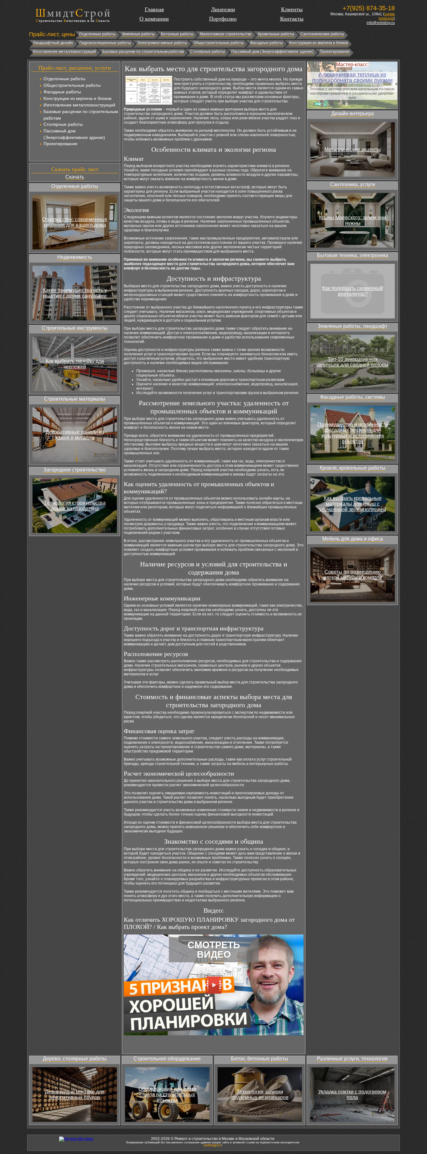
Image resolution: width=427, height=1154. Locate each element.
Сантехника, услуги (352, 184)
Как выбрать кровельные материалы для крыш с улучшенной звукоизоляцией (352, 504)
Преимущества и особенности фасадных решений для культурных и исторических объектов (353, 433)
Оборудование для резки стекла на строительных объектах (167, 1094)
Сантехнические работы (322, 34)
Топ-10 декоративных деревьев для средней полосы (352, 362)
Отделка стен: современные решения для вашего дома (74, 222)
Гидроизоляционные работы (105, 43)
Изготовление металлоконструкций (64, 51)
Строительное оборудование (167, 1058)
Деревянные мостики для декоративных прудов (74, 1094)
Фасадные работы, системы (352, 397)
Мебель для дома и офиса (352, 538)
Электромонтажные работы (162, 43)
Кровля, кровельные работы (352, 468)
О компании (154, 19)
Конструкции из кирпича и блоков (318, 43)
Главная (154, 9)
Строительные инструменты (75, 328)
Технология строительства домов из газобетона (75, 505)
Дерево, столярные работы (75, 1058)
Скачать (74, 177)
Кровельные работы (276, 34)
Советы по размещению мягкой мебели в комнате (352, 574)
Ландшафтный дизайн (53, 43)
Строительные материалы (74, 399)
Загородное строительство (74, 469)
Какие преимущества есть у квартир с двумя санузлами (75, 293)
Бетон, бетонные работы (259, 1058)
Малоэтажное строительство (226, 34)
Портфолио (223, 19)
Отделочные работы (97, 34)
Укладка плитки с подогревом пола (352, 1094)
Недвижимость (74, 257)
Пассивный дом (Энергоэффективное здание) (272, 51)
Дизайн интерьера (352, 113)
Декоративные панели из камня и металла (75, 434)
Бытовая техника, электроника (352, 255)
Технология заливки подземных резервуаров (260, 1094)
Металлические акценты (352, 149)
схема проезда (387, 16)
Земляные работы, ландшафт (352, 326)
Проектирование (335, 51)
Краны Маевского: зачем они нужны (352, 220)
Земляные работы (138, 34)
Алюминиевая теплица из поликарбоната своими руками (352, 77)
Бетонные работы (177, 34)
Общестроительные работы (218, 43)
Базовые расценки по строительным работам (143, 51)
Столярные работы (207, 51)
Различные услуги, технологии (352, 1058)
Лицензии (223, 9)
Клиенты (292, 9)
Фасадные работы (266, 43)
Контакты (292, 19)
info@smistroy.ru (381, 23)
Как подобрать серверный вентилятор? (352, 291)
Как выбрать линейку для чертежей (75, 363)
